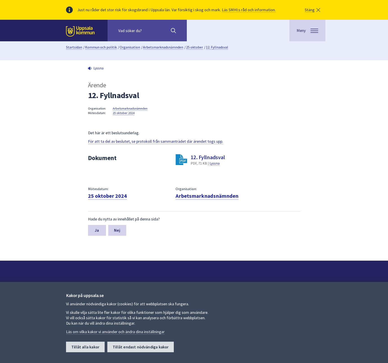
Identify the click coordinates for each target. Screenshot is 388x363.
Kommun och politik (101, 47)
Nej (117, 230)
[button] (312, 10)
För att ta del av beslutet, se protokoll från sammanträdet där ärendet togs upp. (155, 141)
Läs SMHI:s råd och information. (249, 9)
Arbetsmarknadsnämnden (163, 47)
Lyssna (214, 163)
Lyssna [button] (98, 68)
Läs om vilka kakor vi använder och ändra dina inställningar (115, 331)
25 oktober (194, 47)
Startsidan (74, 47)
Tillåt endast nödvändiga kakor (140, 347)
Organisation (130, 47)
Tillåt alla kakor (85, 347)
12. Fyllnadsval (217, 47)
